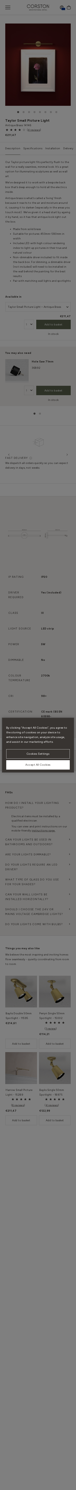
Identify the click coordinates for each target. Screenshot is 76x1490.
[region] (38, 745)
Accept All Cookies (38, 764)
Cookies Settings (38, 753)
